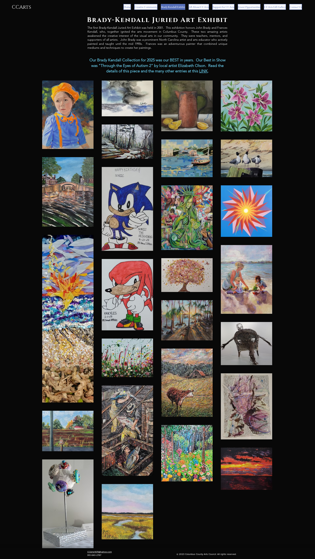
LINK (203, 71)
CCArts (21, 7)
